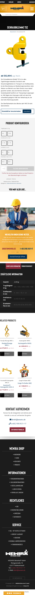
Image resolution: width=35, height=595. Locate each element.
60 (8, 152)
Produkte (17, 465)
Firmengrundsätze (17, 544)
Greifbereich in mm (5, 138)
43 (2, 152)
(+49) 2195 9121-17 (26, 249)
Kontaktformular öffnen (17, 256)
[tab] (13, 266)
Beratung (17, 538)
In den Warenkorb (20, 168)
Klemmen (19, 183)
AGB (17, 506)
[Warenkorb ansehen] (4, 9)
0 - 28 (3, 143)
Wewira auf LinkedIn (17, 492)
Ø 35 (9, 161)
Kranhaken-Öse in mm (6, 157)
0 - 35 (9, 143)
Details (7, 354)
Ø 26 (3, 161)
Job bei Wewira (17, 489)
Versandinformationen (17, 479)
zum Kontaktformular (17, 430)
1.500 (9, 133)
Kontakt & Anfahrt (17, 534)
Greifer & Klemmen (11, 183)
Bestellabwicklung (17, 486)
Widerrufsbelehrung (17, 510)
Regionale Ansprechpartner (17, 541)
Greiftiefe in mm (5, 147)
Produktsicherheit (27, 266)
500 (3, 133)
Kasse (17, 458)
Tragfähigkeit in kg (5, 128)
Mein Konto (17, 461)
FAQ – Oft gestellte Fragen (17, 531)
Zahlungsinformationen (17, 482)
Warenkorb (17, 454)
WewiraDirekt (13, 32)
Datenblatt (27, 111)
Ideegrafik (26, 586)
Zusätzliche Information (13, 266)
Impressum (17, 513)
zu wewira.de (17, 578)
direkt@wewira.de (9, 249)
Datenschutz (17, 517)
